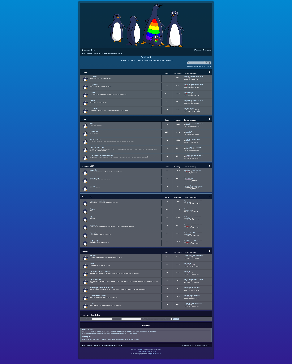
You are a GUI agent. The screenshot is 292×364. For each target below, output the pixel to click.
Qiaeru (154, 351)
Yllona (188, 202)
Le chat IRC (94, 109)
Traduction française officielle (143, 351)
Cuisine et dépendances (98, 296)
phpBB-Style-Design (155, 353)
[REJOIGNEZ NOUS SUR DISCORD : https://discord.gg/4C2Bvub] (146, 25)
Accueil (92, 93)
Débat (92, 123)
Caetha (188, 102)
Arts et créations (95, 280)
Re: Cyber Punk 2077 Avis (191, 287)
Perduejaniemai (134, 339)
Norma (188, 86)
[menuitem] (92, 50)
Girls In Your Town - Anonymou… (194, 255)
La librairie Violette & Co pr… (192, 170)
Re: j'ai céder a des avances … (193, 147)
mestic (188, 156)
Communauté (87, 197)
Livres (92, 264)
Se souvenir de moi (165, 319)
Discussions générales (98, 201)
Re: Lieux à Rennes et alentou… (193, 186)
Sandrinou (189, 210)
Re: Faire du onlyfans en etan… (193, 232)
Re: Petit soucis (189, 108)
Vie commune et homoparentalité (101, 155)
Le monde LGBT (88, 166)
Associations (94, 178)
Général (85, 251)
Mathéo (188, 124)
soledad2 (189, 257)
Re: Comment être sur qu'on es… (194, 100)
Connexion (84, 315)
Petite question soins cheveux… (193, 216)
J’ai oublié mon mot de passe (151, 319)
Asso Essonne (188, 178)
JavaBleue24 (190, 265)
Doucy (188, 234)
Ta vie (84, 119)
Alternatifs (93, 225)
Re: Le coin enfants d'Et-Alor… (193, 155)
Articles (92, 101)
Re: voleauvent (188, 92)
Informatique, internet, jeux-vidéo (101, 288)
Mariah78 (188, 218)
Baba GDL (189, 148)
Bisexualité (93, 233)
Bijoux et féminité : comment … (193, 200)
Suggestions (94, 85)
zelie (187, 289)
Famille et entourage (97, 147)
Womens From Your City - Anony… (194, 76)
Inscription (95, 315)
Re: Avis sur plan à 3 (190, 208)
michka (188, 297)
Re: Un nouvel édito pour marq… (194, 84)
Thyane (188, 281)
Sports (92, 304)
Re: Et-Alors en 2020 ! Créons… (193, 240)
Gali (187, 78)
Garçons (92, 209)
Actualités (93, 170)
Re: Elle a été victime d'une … (193, 139)
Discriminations (95, 139)
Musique (93, 256)
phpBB (141, 349)
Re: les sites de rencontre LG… (193, 123)
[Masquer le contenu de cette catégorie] (209, 72)
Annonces (93, 77)
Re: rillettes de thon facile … (192, 295)
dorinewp (189, 273)
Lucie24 (188, 305)
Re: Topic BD (188, 263)
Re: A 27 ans (188, 131)
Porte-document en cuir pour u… (194, 279)
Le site (84, 72)
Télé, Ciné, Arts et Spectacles (100, 272)
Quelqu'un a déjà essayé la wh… (194, 303)
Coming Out (94, 131)
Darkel (188, 179)
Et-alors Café (94, 241)
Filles (91, 217)
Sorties (92, 186)
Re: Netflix (187, 271)
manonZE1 (189, 132)
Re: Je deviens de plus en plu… (193, 224)
